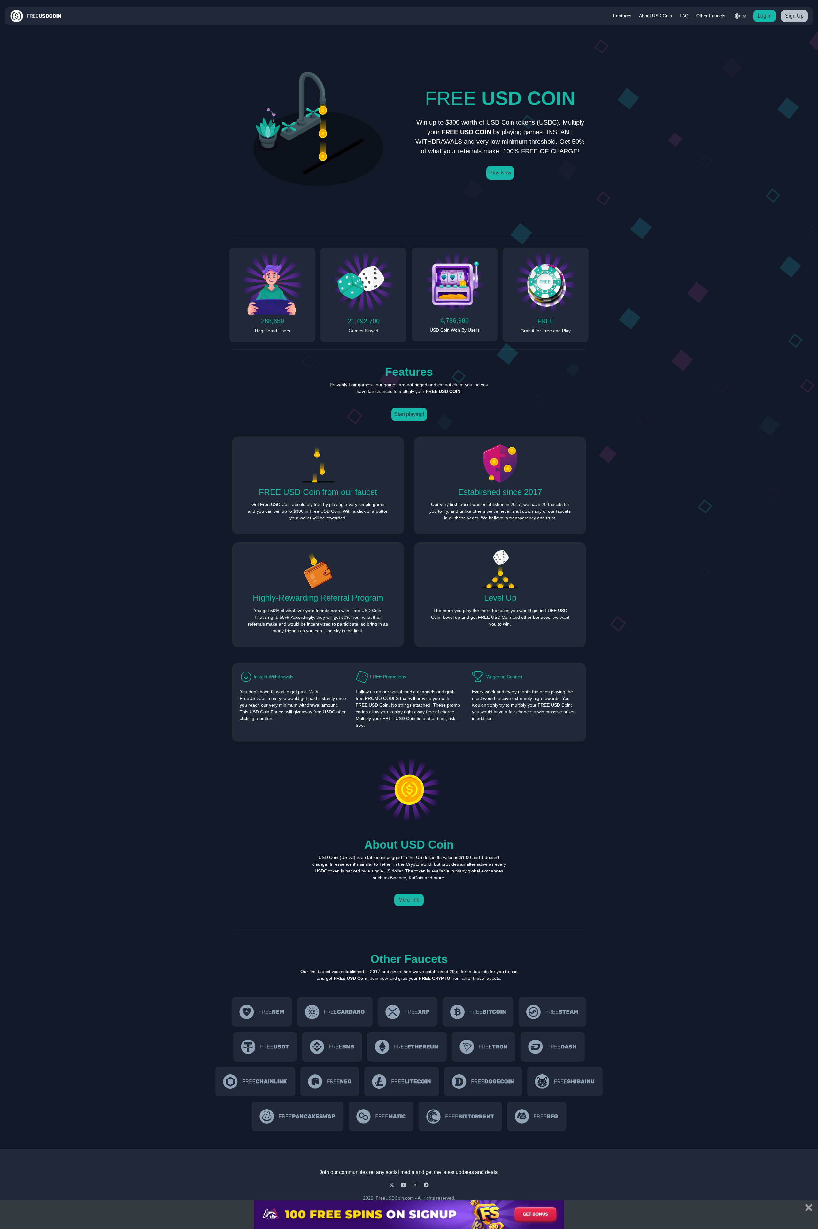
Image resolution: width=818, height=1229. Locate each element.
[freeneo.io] (329, 1081)
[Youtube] (404, 1185)
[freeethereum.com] (407, 1047)
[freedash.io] (552, 1047)
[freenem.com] (262, 1012)
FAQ (684, 15)
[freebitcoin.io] (478, 1012)
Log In (765, 16)
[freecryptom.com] (255, 1081)
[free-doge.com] (483, 1081)
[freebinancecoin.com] (332, 1047)
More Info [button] (409, 900)
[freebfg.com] (536, 1116)
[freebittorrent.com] (460, 1116)
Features (622, 15)
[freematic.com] (381, 1116)
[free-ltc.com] (401, 1081)
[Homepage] (36, 16)
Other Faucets (710, 15)
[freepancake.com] (297, 1116)
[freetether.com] (265, 1047)
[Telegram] (426, 1185)
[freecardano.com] (335, 1012)
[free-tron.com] (483, 1047)
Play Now (500, 172)
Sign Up (794, 16)
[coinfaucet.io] (407, 1012)
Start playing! (409, 414)
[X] (392, 1185)
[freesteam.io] (552, 1012)
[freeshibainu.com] (565, 1081)
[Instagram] (416, 1185)
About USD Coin (655, 15)
